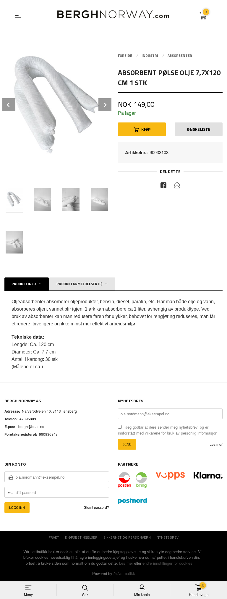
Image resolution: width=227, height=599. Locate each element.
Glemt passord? (96, 507)
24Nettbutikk (124, 573)
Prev (8, 104)
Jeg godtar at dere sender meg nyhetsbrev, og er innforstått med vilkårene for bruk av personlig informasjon (167, 430)
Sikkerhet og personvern (127, 537)
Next (104, 104)
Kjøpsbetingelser (81, 537)
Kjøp (145, 129)
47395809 (28, 418)
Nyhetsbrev (168, 537)
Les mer (216, 444)
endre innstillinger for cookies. (168, 563)
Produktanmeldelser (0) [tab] (79, 284)
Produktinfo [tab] (24, 284)
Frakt (54, 537)
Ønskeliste (198, 129)
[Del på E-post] (177, 186)
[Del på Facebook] (163, 186)
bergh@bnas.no (31, 426)
